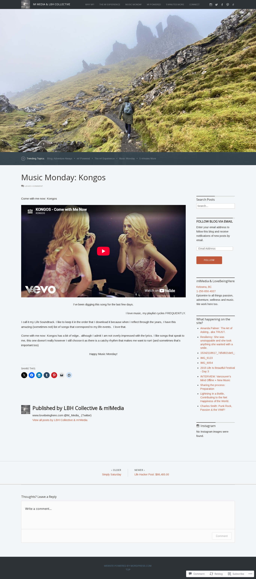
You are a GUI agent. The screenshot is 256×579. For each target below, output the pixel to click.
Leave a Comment (34, 186)
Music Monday (133, 4)
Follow (209, 260)
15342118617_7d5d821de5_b (218, 352)
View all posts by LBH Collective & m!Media (59, 420)
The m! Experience (109, 4)
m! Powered (154, 4)
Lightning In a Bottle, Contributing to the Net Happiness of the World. (214, 397)
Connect (194, 4)
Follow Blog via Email (214, 221)
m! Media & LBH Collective (51, 4)
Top (128, 569)
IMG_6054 (206, 362)
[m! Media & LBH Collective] (128, 80)
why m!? (89, 4)
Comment (222, 535)
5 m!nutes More (175, 4)
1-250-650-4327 (206, 291)
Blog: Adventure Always (59, 158)
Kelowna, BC (204, 286)
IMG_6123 (206, 357)
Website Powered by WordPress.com (127, 566)
